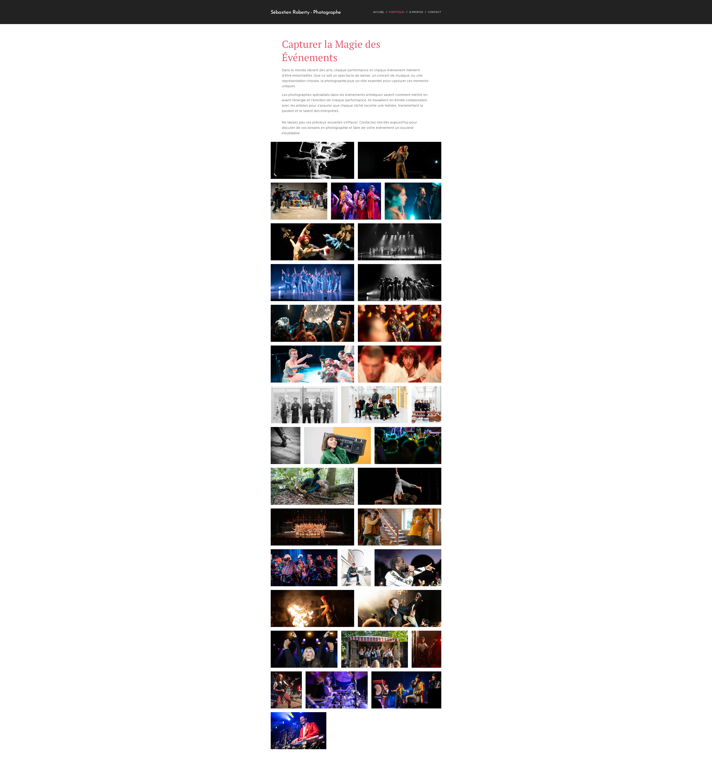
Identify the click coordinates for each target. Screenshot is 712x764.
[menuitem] (379, 12)
